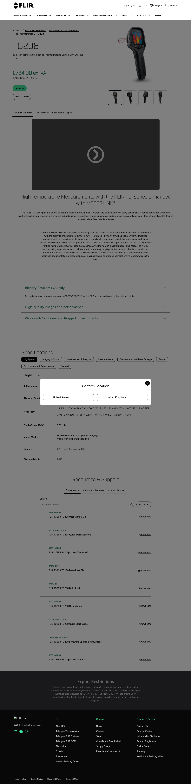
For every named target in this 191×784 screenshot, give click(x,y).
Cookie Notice (36, 779)
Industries (41, 16)
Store (158, 16)
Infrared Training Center (67, 761)
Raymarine (61, 756)
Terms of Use (72, 779)
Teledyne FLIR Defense (67, 736)
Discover (80, 16)
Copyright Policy (54, 779)
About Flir (60, 726)
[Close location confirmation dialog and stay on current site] (147, 383)
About (125, 16)
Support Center (144, 731)
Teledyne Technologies (67, 731)
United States (61, 397)
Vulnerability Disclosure (148, 736)
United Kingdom (116, 397)
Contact (141, 16)
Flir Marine (61, 746)
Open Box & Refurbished (108, 741)
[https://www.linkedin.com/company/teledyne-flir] (15, 731)
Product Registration (147, 741)
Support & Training (103, 16)
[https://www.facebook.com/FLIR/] (21, 731)
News (99, 726)
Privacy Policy (20, 779)
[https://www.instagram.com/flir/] (26, 731)
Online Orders (144, 746)
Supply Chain (103, 746)
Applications (20, 16)
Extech (59, 751)
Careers (100, 731)
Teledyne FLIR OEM (66, 741)
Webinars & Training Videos (151, 756)
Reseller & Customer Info (108, 751)
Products (61, 16)
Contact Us (142, 726)
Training (141, 751)
